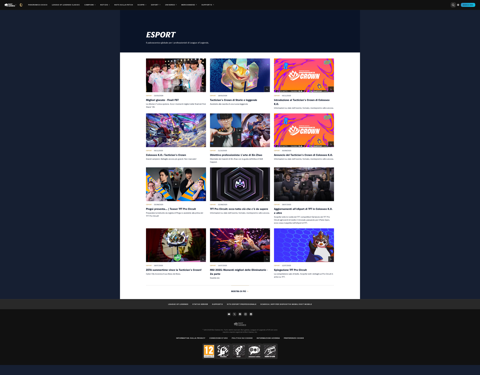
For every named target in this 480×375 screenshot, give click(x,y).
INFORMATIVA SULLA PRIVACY (190, 338)
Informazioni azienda (268, 338)
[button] (176, 83)
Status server (200, 304)
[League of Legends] (21, 5)
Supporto (217, 304)
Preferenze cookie (294, 338)
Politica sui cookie (242, 338)
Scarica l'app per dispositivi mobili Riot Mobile (286, 304)
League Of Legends (178, 304)
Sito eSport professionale (241, 304)
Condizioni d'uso (218, 338)
